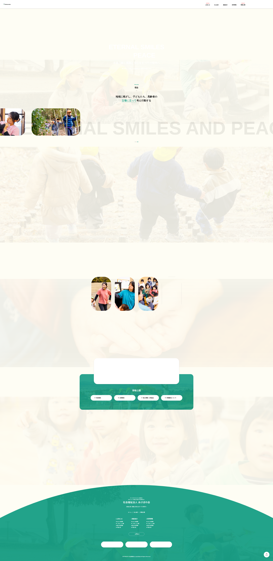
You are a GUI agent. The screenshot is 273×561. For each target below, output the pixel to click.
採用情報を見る (126, 328)
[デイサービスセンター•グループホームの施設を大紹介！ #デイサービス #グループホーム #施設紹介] (23, 452)
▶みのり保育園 (119, 521)
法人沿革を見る (109, 155)
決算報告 (122, 398)
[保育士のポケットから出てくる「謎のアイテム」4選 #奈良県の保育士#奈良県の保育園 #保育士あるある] (204, 452)
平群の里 (160, 353)
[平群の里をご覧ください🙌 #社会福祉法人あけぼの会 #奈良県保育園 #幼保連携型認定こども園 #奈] (249, 452)
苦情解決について (171, 398)
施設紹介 (225, 4)
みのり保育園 (105, 353)
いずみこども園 (124, 353)
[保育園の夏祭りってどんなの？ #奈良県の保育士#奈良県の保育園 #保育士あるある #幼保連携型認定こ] (114, 452)
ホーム (130, 512)
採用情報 (234, 4)
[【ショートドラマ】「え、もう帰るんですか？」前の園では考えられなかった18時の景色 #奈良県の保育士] (69, 452)
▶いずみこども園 (120, 523)
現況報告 (98, 398)
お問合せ (263, 4)
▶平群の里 (118, 527)
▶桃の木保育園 (119, 525)
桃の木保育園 (142, 353)
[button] (135, 141)
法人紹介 (216, 4)
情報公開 (142, 512)
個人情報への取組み (148, 398)
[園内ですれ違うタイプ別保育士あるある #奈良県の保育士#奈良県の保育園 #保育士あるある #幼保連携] (159, 452)
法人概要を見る (143, 155)
